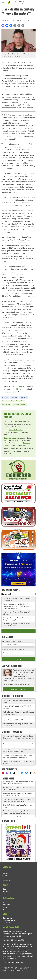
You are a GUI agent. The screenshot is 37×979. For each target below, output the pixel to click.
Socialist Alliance (8, 923)
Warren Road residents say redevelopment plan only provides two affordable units (18, 807)
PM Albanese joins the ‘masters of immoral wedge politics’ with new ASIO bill (18, 795)
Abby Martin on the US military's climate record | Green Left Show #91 (17, 719)
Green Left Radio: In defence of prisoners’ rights (17, 801)
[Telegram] (22, 773)
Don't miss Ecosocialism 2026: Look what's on (18, 745)
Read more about (12, 962)
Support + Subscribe (20, 2)
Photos (4, 889)
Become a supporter (11, 438)
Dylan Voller (6, 404)
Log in (32, 2)
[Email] (18, 25)
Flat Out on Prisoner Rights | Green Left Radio (17, 701)
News (29, 21)
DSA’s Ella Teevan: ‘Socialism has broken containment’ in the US (17, 790)
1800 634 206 (21, 449)
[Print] (14, 25)
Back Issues (6, 880)
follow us (8, 392)
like (17, 389)
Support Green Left (11, 665)
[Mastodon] (2, 25)
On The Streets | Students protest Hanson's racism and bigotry (18, 713)
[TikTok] (14, 773)
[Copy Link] (22, 25)
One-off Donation (15, 430)
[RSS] (34, 773)
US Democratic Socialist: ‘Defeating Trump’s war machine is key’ (18, 784)
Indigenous (23, 397)
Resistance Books (8, 920)
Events (4, 909)
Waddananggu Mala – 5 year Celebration (17, 598)
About (4, 902)
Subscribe (18, 386)
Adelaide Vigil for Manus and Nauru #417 (17, 624)
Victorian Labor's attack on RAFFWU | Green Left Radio (18, 707)
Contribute (6, 905)
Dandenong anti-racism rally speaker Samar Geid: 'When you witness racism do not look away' (18, 738)
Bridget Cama (20, 401)
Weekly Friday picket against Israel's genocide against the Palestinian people (17, 605)
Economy (5, 397)
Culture (4, 878)
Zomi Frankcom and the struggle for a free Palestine (17, 813)
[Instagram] (18, 773)
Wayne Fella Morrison (19, 404)
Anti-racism (14, 397)
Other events (18, 631)
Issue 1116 (21, 21)
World (4, 876)
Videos (4, 894)
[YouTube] (2, 773)
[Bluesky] (10, 25)
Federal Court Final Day (11, 612)
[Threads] (31, 773)
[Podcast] (7, 773)
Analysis (5, 873)
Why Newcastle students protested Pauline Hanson (18, 762)
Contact (5, 907)
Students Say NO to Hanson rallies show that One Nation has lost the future (17, 757)
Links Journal (7, 918)
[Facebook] (6, 25)
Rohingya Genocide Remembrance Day (16, 618)
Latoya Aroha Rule (8, 401)
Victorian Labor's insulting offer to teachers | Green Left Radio (18, 725)
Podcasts (5, 891)
